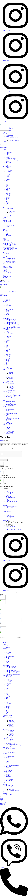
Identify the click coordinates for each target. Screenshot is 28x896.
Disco (7, 180)
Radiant (10, 212)
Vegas (7, 202)
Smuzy (7, 198)
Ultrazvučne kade (7, 276)
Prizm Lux (8, 193)
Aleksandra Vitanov (13, 137)
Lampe (7, 226)
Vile (7, 203)
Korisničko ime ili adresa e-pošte (8, 448)
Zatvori (1, 798)
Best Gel (11, 385)
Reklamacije (8, 515)
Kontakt (7, 512)
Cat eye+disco (9, 171)
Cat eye (7, 169)
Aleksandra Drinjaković (14, 140)
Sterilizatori (8, 227)
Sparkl (7, 201)
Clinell (4, 217)
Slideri (7, 253)
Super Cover (8, 236)
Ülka (4, 275)
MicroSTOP (5, 251)
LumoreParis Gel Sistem (8, 247)
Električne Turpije (10, 225)
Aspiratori (8, 222)
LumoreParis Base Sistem (9, 243)
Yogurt (7, 204)
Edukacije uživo (9, 136)
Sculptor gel (8, 235)
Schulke (5, 270)
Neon (7, 186)
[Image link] (10, 621)
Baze (4, 207)
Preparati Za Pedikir (10, 261)
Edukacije (5, 505)
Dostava (7, 514)
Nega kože (5, 257)
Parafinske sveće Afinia (11, 260)
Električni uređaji (7, 221)
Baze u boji (8, 215)
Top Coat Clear (9, 272)
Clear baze (11, 372)
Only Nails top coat (10, 396)
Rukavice (8, 163)
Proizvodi (8, 299)
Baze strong (8, 213)
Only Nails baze (9, 377)
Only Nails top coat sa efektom (16, 399)
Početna (2, 440)
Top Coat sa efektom (10, 274)
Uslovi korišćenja (10, 516)
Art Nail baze (9, 370)
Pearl (7, 189)
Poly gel (7, 495)
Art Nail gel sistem (10, 383)
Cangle (7, 153)
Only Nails (6, 593)
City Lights (8, 174)
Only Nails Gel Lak (7, 265)
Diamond (8, 179)
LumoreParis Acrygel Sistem (9, 242)
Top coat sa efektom (10, 497)
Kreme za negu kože (10, 258)
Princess (7, 192)
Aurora (7, 167)
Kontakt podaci (6, 520)
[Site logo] (4, 130)
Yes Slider (5, 277)
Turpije (7, 165)
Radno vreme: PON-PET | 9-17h (13, 529)
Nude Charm (12, 211)
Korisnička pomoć (7, 511)
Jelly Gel (8, 231)
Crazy (7, 177)
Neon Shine (11, 210)
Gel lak (7, 490)
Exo (4, 229)
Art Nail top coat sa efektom (15, 395)
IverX (4, 238)
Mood (7, 185)
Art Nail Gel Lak (7, 166)
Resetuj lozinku (4, 460)
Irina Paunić (11, 139)
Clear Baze (8, 216)
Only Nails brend (10, 409)
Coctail (7, 176)
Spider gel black (9, 254)
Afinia (4, 149)
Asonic (4, 206)
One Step (8, 188)
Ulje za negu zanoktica (11, 262)
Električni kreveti (7, 220)
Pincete (7, 161)
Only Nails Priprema (7, 266)
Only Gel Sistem (9, 233)
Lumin (7, 183)
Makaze (7, 157)
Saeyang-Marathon (7, 268)
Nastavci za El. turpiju (11, 158)
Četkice (7, 154)
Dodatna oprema (9, 156)
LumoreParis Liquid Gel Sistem (10, 248)
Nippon (4, 263)
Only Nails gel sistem (10, 390)
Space (7, 199)
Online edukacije (9, 135)
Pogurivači (8, 162)
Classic (7, 175)
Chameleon (8, 172)
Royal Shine (8, 195)
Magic (7, 184)
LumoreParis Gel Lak (8, 245)
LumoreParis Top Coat (8, 249)
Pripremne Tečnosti (7, 267)
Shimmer (8, 197)
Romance (8, 194)
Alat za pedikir (9, 152)
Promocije (8, 300)
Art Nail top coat (9, 392)
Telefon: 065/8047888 (11, 526)
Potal (7, 190)
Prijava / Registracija (7, 794)
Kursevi (4, 239)
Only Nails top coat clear (14, 397)
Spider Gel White (10, 256)
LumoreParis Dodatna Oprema (10, 244)
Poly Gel (8, 234)
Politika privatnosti (10, 517)
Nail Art (5, 252)
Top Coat (5, 271)
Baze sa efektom (9, 208)
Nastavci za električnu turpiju (12, 160)
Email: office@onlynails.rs (12, 528)
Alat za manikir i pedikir (8, 151)
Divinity (5, 218)
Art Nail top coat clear (14, 394)
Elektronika (8, 502)
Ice (6, 181)
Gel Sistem (5, 230)
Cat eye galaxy (9, 170)
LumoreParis (6, 240)
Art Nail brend (9, 408)
